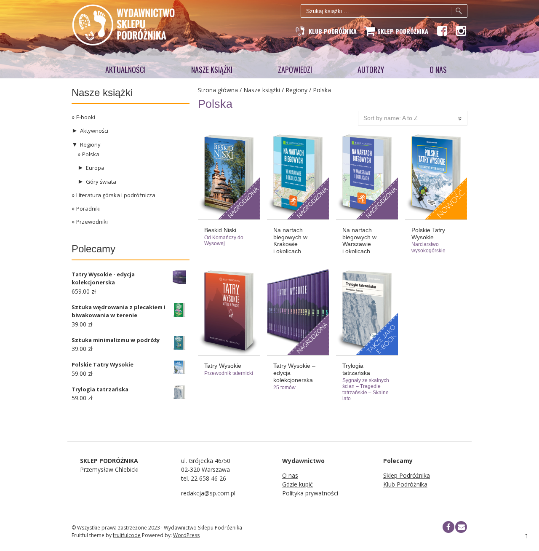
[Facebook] (441, 31)
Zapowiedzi (295, 69)
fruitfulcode (127, 535)
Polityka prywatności (310, 493)
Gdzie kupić (297, 484)
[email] (461, 527)
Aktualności (125, 69)
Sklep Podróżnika (406, 475)
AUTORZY (371, 69)
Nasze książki (211, 69)
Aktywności (94, 130)
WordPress (186, 535)
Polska (90, 154)
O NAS (438, 69)
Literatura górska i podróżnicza (115, 195)
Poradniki (88, 208)
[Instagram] (460, 31)
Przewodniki (92, 221)
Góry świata (101, 181)
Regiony (296, 90)
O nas (290, 475)
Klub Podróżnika (405, 484)
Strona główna (218, 90)
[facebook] (448, 527)
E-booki (85, 117)
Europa (95, 167)
